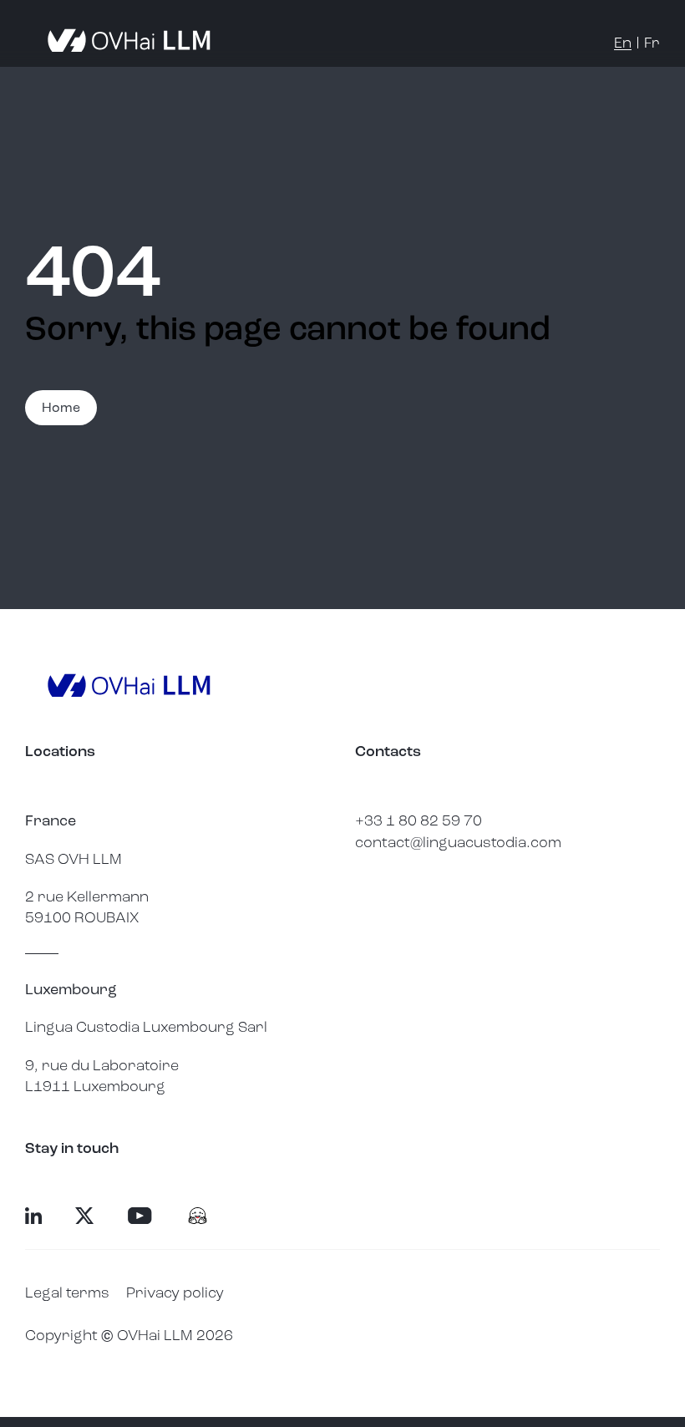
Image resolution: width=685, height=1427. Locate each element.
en (623, 42)
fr (652, 42)
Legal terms (67, 1292)
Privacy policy (175, 1292)
